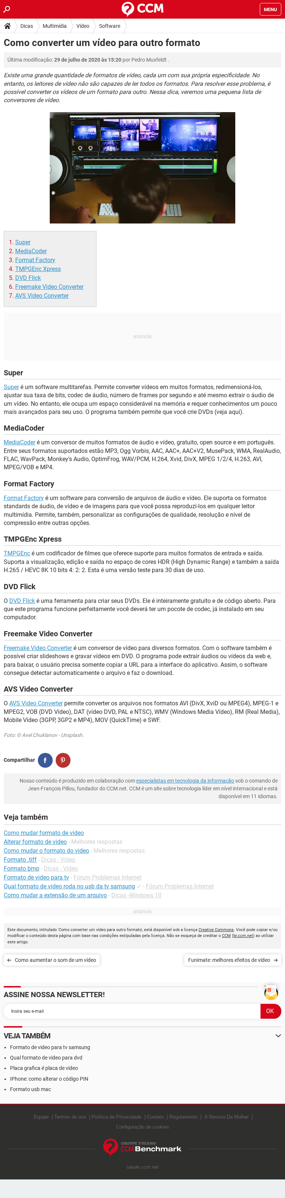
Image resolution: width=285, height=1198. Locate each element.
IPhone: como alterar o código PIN (49, 1079)
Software (109, 26)
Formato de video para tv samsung (50, 1047)
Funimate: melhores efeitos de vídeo (229, 960)
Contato (155, 1117)
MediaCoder (31, 251)
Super (22, 242)
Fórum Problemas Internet (107, 877)
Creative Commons (216, 929)
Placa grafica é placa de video (44, 1068)
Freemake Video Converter (49, 286)
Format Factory (35, 260)
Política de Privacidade (116, 1117)
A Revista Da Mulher (226, 1117)
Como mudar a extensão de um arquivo (55, 895)
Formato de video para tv (36, 877)
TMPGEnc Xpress (38, 268)
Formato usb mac (30, 1089)
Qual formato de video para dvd (46, 1058)
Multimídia (55, 26)
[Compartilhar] (45, 760)
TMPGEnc (17, 553)
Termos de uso (70, 1117)
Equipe (41, 1117)
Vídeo (82, 26)
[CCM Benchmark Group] (142, 1148)
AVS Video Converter (42, 295)
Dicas (26, 26)
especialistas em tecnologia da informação (185, 781)
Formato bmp (21, 868)
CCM (226, 935)
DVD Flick (28, 277)
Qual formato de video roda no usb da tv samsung (69, 886)
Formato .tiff (20, 859)
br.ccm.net (243, 935)
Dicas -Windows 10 (136, 895)
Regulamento (183, 1117)
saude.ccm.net (142, 1167)
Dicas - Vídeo (58, 859)
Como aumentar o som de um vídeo (55, 960)
